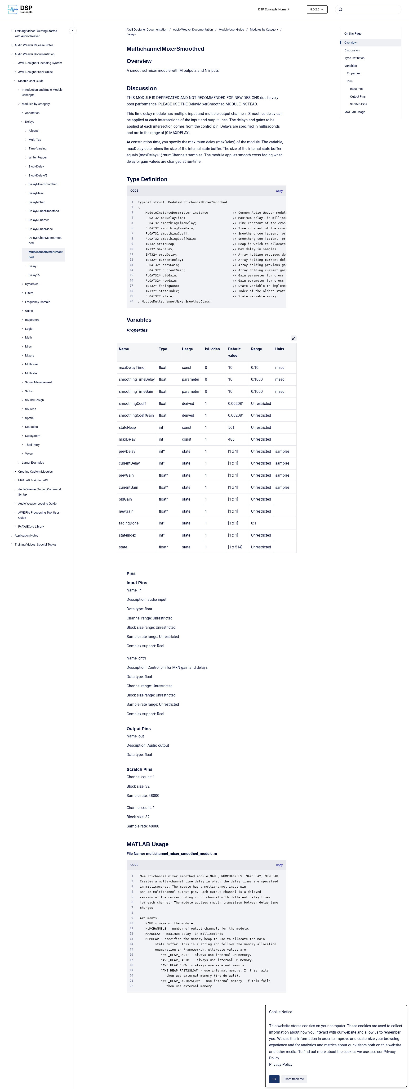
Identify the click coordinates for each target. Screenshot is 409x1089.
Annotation (32, 112)
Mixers (29, 355)
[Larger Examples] (19, 463)
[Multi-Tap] (26, 139)
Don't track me (294, 1079)
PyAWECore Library (31, 526)
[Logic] (22, 328)
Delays (29, 121)
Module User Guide (31, 80)
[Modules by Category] (19, 104)
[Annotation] (22, 113)
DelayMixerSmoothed (43, 184)
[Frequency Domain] (22, 302)
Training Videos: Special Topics (36, 544)
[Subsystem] (22, 436)
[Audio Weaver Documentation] (12, 54)
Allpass (34, 130)
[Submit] (340, 9)
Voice (29, 453)
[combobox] (368, 9)
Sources (30, 409)
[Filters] (22, 293)
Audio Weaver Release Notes (34, 45)
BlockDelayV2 (38, 175)
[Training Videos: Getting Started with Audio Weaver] (12, 31)
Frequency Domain (37, 301)
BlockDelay (36, 166)
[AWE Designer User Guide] (15, 72)
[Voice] (22, 454)
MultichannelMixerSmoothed (45, 254)
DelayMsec (36, 193)
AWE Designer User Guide (35, 72)
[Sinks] (22, 391)
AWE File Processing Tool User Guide (38, 515)
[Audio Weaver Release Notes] (12, 45)
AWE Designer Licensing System (40, 63)
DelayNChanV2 (39, 220)
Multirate (31, 373)
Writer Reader (38, 157)
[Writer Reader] (26, 157)
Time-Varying (37, 148)
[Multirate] (22, 373)
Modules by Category (36, 104)
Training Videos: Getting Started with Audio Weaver (36, 33)
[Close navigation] (73, 30)
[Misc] (22, 346)
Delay (32, 266)
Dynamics (32, 284)
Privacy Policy (281, 1064)
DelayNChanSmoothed (44, 211)
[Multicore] (22, 364)
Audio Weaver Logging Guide (37, 503)
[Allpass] (26, 131)
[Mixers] (22, 355)
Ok (274, 1079)
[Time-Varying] (26, 148)
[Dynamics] (22, 284)
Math (28, 337)
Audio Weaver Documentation (34, 54)
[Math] (22, 337)
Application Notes (26, 535)
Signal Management (38, 382)
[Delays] (22, 122)
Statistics (31, 427)
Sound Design (34, 400)
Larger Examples (33, 462)
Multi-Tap (35, 139)
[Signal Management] (22, 382)
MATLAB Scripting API (33, 480)
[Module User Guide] (15, 81)
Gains (29, 310)
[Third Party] (22, 445)
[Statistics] (22, 427)
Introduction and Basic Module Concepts (42, 92)
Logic (28, 328)
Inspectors (32, 319)
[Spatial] (22, 418)
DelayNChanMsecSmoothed (45, 240)
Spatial (29, 418)
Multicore (31, 364)
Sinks (29, 391)
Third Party (32, 444)
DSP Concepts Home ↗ (274, 9)
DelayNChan (37, 202)
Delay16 (34, 275)
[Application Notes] (12, 536)
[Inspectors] (22, 320)
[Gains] (22, 311)
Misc (28, 346)
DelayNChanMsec (41, 228)
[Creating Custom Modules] (15, 471)
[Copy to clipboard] (124, 60)
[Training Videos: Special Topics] (12, 544)
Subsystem (32, 436)
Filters (29, 293)
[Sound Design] (22, 400)
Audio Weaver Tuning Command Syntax (39, 492)
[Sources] (22, 409)
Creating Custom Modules (35, 471)
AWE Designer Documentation (147, 29)
